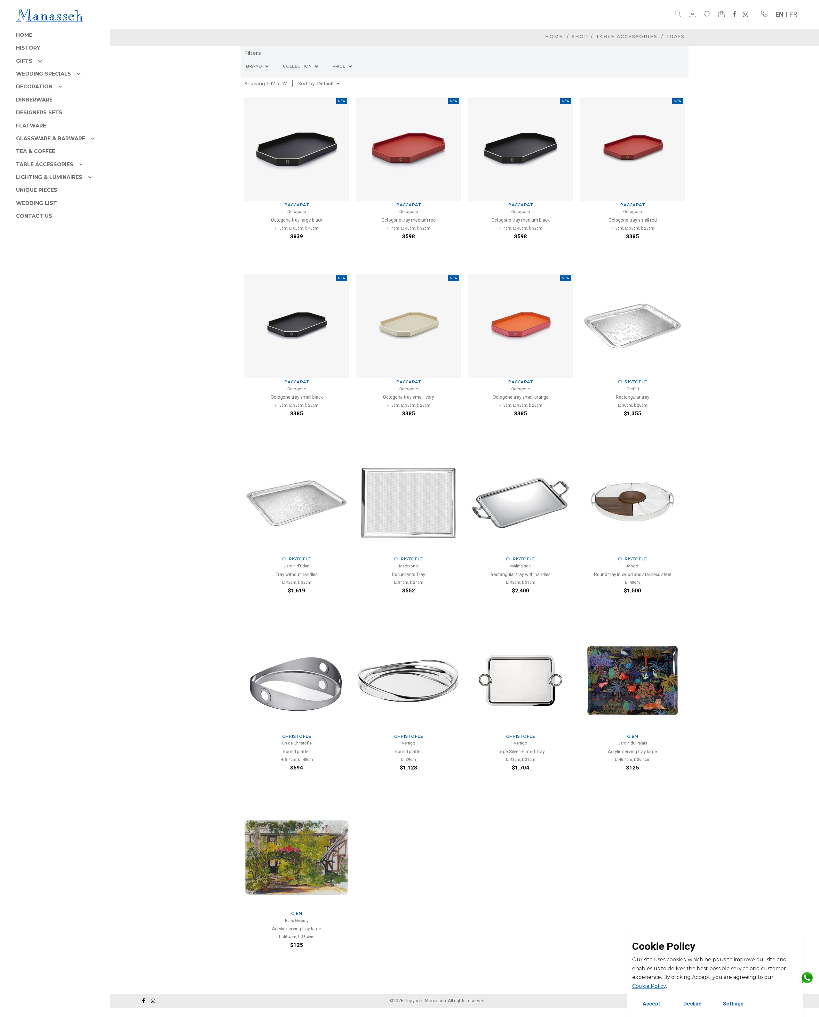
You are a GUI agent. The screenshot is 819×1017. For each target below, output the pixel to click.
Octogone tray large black (296, 220)
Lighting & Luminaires (49, 177)
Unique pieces (36, 190)
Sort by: (316, 83)
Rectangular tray (632, 397)
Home (24, 35)
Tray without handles (296, 574)
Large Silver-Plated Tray (521, 751)
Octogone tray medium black (520, 220)
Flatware (31, 126)
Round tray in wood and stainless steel (632, 574)
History (28, 48)
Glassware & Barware (50, 138)
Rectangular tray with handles (520, 574)
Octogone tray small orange (521, 397)
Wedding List (36, 203)
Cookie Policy (649, 986)
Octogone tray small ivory (408, 397)
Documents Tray (408, 574)
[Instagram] (745, 14)
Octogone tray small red (632, 220)
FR (793, 14)
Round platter (296, 751)
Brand (254, 66)
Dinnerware (34, 100)
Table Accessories (44, 164)
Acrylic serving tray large (632, 751)
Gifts (24, 61)
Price (339, 66)
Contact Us (34, 216)
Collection (298, 66)
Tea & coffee (35, 151)
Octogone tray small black (297, 397)
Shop (580, 36)
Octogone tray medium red (408, 220)
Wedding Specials (43, 74)
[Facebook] (734, 14)
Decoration (34, 87)
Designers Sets (39, 113)
